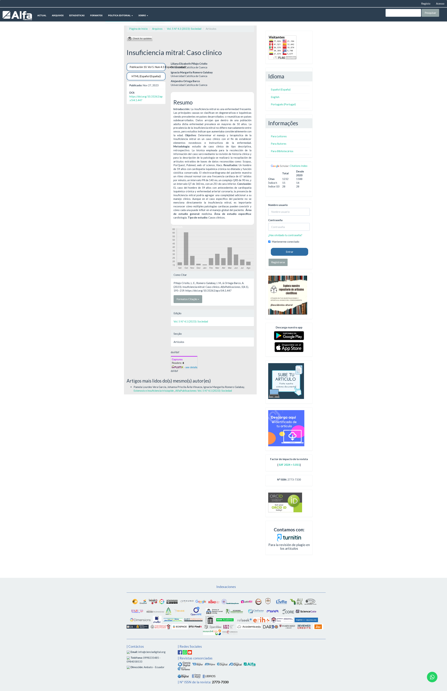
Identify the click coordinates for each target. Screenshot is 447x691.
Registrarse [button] (278, 262)
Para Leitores (279, 136)
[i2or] (258, 601)
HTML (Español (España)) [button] (146, 76)
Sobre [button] (142, 15)
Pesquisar (430, 12)
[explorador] (210, 664)
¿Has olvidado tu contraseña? (285, 235)
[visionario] (197, 664)
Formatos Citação (187, 299)
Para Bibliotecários (282, 151)
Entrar (289, 251)
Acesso (440, 3)
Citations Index (298, 165)
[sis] (230, 601)
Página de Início (138, 28)
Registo (425, 3)
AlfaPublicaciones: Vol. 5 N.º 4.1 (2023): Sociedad (203, 390)
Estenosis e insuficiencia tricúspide (154, 390)
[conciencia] (222, 664)
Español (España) (281, 89)
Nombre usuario (278, 204)
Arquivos (58, 15)
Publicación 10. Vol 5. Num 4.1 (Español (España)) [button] (148, 66)
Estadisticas (77, 15)
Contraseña (275, 220)
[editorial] (196, 676)
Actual (41, 15)
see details (191, 367)
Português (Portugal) (283, 104)
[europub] (168, 611)
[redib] (155, 611)
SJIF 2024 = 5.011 (289, 464)
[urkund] (289, 537)
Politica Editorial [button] (119, 15)
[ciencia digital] (184, 664)
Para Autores (278, 143)
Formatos (96, 15)
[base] (179, 611)
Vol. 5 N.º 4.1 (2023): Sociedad (184, 28)
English (275, 97)
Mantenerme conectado (285, 241)
